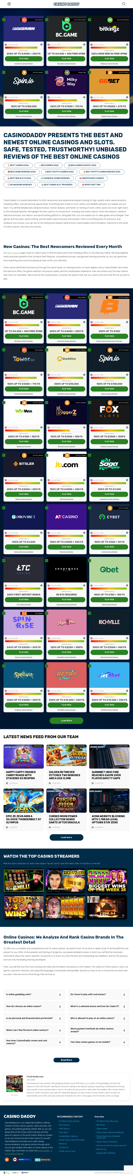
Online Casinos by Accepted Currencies (108, 1137)
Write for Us (101, 1149)
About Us (63, 1144)
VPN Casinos (64, 1129)
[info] (41, 44)
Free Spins (63, 1132)
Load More (66, 720)
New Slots (101, 1125)
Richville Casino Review (109, 657)
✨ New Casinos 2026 (48, 165)
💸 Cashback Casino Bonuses (55, 178)
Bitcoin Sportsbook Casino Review (109, 341)
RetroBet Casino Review (67, 710)
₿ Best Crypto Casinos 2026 (59, 172)
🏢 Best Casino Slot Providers (56, 185)
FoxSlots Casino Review (109, 446)
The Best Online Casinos (69, 1121)
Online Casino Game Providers (72, 1140)
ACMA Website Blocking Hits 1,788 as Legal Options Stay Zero (108, 819)
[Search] (124, 4)
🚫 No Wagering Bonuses (20, 185)
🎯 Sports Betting (91, 185)
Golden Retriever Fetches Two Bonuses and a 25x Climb (64, 775)
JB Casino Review (66, 499)
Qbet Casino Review (109, 604)
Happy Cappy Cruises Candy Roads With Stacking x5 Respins (21, 775)
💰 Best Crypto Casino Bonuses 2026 (101, 172)
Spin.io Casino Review (24, 116)
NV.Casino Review (66, 552)
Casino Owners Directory (107, 1142)
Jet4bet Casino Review (109, 710)
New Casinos (13, 252)
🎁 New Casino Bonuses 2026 (22, 172)
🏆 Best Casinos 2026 (18, 165)
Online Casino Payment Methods (110, 1132)
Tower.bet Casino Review (23, 394)
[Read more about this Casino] (23, 29)
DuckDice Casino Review (66, 394)
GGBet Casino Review (109, 116)
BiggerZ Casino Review (66, 446)
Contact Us (63, 1147)
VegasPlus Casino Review (66, 657)
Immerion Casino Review (24, 63)
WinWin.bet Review (24, 446)
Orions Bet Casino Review (23, 552)
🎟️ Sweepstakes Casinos (91, 178)
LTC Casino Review (24, 604)
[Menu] (9, 4)
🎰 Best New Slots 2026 (19, 178)
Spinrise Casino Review (23, 657)
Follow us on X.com (67, 1151)
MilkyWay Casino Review (67, 116)
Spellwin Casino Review (23, 710)
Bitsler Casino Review (24, 499)
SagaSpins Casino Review (109, 499)
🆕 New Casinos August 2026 (82, 165)
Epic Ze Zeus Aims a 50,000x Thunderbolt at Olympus (23, 819)
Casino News (102, 1129)
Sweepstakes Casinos (68, 1136)
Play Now (23, 59)
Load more (66, 837)
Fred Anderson (35, 1076)
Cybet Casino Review (109, 552)
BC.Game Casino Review (66, 63)
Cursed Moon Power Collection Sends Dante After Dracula (64, 819)
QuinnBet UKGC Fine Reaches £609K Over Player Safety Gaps (106, 775)
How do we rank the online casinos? (112, 1145)
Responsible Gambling (106, 1153)
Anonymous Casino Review (66, 604)
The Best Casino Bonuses (107, 1121)
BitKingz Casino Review (109, 63)
